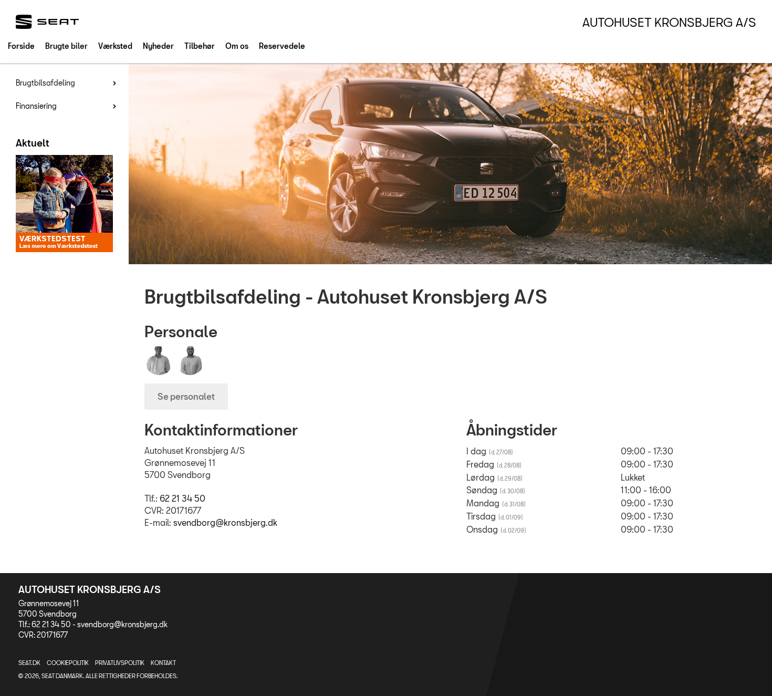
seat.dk (29, 662)
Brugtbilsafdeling (45, 82)
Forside (21, 45)
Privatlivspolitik (119, 662)
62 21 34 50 (182, 498)
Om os (236, 45)
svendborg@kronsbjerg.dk (225, 522)
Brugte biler (66, 45)
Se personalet (186, 396)
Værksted (115, 45)
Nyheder (158, 45)
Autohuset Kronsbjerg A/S (669, 22)
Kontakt (163, 662)
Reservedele (282, 45)
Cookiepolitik (68, 662)
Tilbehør (199, 45)
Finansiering (36, 105)
